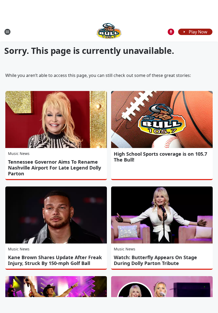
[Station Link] (109, 31)
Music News (19, 153)
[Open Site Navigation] (7, 32)
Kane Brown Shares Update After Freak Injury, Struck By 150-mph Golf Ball (55, 260)
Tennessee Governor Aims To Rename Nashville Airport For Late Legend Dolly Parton (54, 167)
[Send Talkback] (171, 32)
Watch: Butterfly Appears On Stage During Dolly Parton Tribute (155, 260)
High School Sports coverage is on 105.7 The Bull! (160, 157)
